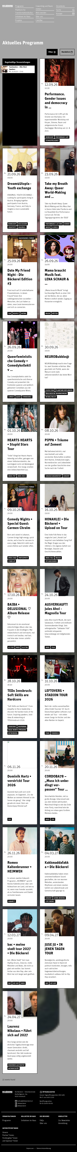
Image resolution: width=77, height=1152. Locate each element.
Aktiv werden (41, 13)
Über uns (39, 17)
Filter (50, 52)
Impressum (30, 1148)
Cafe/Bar (39, 20)
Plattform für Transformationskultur (24, 11)
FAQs (42, 1120)
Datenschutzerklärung (44, 1148)
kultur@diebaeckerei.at (25, 1101)
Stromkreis (60, 6)
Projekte (18, 20)
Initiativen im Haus (22, 17)
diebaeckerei (21, 1103)
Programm (19, 6)
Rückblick (66, 52)
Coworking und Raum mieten (44, 7)
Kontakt (59, 14)
